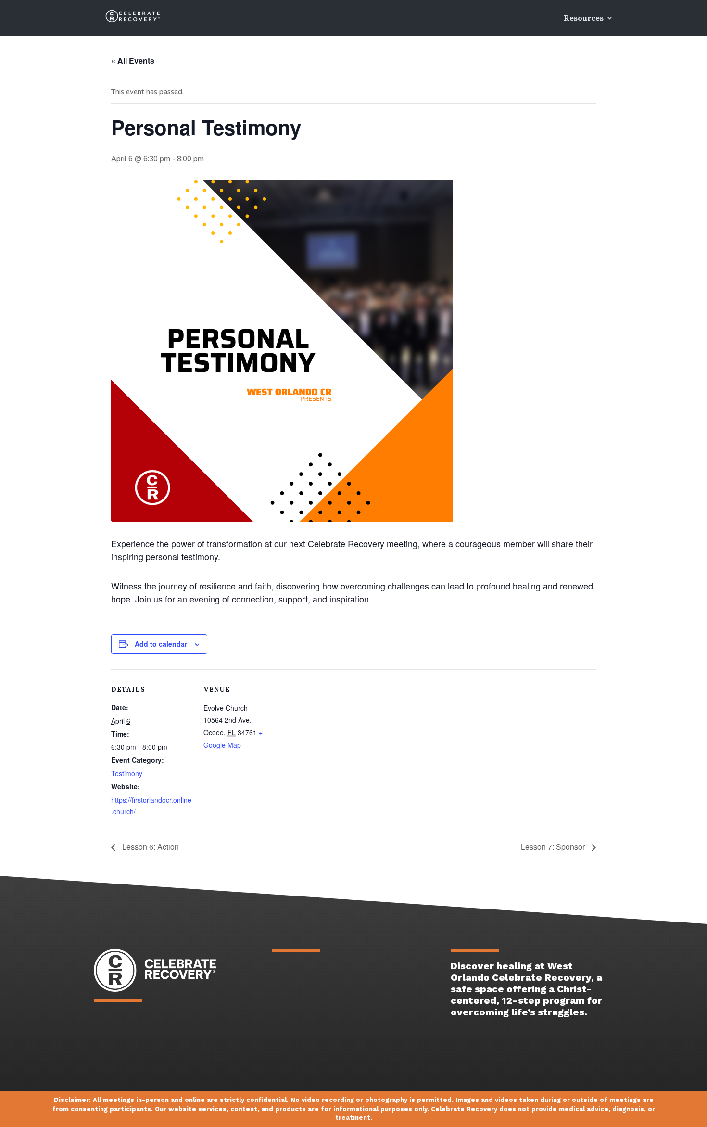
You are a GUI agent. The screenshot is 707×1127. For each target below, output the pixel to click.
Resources (584, 18)
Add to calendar (161, 644)
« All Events (132, 60)
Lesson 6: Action (149, 846)
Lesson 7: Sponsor (554, 846)
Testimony (126, 773)
